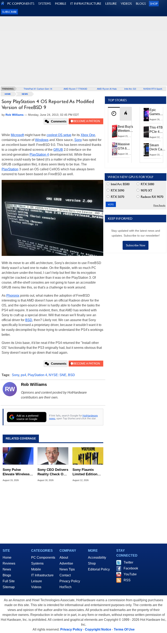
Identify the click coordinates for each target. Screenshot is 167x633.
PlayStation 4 (39, 154)
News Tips (67, 569)
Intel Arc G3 (130, 88)
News (25, 94)
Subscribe (9, 11)
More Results (159, 205)
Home (7, 557)
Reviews (9, 563)
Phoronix (12, 295)
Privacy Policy (69, 581)
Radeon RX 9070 (151, 197)
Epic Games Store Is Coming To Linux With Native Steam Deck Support (157, 112)
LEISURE (111, 4)
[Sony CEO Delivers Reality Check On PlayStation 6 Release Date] (52, 456)
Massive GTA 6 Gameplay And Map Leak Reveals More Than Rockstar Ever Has (125, 146)
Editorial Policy (99, 569)
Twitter (128, 562)
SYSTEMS (44, 4)
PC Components (43, 557)
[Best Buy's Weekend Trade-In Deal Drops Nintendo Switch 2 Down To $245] (114, 131)
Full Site (9, 581)
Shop (154, 3)
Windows (41, 140)
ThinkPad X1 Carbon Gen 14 (38, 88)
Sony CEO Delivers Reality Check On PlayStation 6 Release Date (52, 472)
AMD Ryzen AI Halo (107, 88)
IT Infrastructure (42, 575)
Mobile (36, 569)
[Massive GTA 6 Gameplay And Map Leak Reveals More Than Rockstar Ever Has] (114, 148)
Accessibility (97, 557)
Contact (65, 575)
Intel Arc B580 (120, 184)
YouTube (130, 574)
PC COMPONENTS (20, 4)
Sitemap (9, 587)
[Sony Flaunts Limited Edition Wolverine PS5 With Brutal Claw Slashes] (88, 456)
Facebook (131, 568)
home (8, 94)
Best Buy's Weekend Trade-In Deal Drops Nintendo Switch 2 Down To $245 (125, 129)
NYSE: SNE (57, 375)
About (63, 557)
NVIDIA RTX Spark (152, 88)
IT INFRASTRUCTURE (85, 4)
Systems (37, 563)
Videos (36, 587)
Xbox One (88, 135)
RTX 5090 (117, 190)
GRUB (58, 149)
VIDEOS (126, 4)
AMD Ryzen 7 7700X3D (75, 88)
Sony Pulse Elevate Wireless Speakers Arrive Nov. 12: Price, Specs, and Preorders (16, 472)
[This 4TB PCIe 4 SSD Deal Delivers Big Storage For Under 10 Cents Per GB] (146, 132)
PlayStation (10, 169)
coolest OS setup (59, 135)
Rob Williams (34, 384)
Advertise (66, 563)
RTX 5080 (147, 184)
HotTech (65, 587)
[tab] (114, 114)
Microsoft (17, 135)
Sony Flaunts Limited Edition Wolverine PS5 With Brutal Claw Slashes (86, 472)
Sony (78, 140)
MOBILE (60, 4)
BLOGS (141, 4)
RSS (127, 580)
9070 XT (146, 190)
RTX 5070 (117, 197)
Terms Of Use (124, 629)
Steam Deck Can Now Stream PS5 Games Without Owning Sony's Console (156, 147)
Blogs (7, 575)
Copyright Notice (98, 629)
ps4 (23, 375)
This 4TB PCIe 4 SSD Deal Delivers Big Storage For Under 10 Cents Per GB (156, 130)
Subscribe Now (135, 245)
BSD (28, 320)
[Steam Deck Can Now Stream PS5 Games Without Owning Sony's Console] (146, 149)
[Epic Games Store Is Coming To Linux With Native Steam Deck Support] (146, 114)
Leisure (36, 581)
